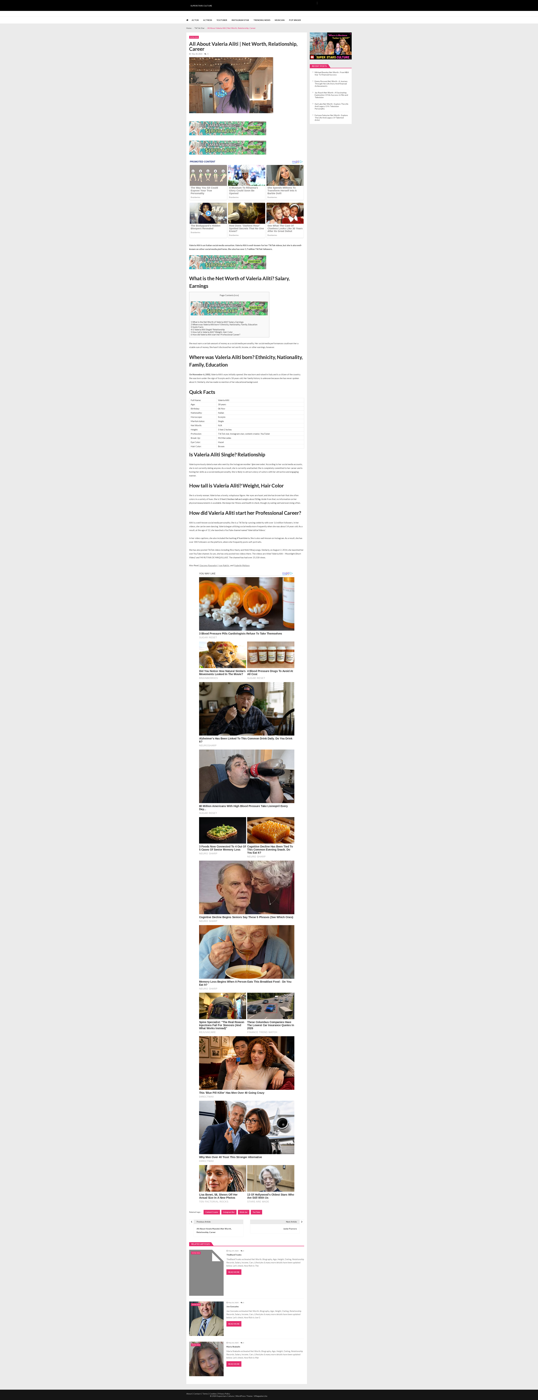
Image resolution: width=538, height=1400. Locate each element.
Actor (195, 20)
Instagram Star (240, 20)
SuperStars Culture (201, 5)
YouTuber (221, 20)
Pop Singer (295, 20)
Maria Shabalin (233, 1346)
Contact (197, 1393)
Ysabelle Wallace (242, 565)
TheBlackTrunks (234, 1255)
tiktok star (244, 1212)
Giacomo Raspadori (208, 565)
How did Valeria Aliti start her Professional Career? (215, 334)
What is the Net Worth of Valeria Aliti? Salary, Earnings (217, 322)
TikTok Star (194, 37)
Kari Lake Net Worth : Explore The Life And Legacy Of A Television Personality (331, 106)
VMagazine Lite (260, 1396)
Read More (234, 1272)
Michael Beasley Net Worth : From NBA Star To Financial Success (332, 73)
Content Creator (211, 1212)
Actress (207, 20)
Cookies (213, 1393)
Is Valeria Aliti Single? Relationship (208, 329)
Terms (205, 1393)
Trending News (261, 20)
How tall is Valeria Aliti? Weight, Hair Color (212, 332)
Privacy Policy (224, 1393)
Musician (280, 20)
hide (236, 295)
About (189, 1393)
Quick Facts (197, 327)
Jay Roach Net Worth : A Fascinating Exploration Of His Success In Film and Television (331, 95)
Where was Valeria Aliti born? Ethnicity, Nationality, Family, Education (224, 324)
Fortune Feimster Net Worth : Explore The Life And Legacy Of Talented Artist (331, 117)
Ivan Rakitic (223, 565)
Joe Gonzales (232, 1306)
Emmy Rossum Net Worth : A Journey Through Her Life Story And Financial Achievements (331, 83)
